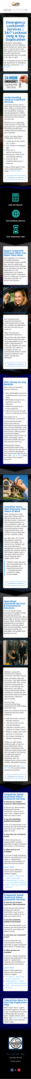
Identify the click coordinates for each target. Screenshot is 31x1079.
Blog (22, 1054)
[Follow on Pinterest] (19, 1070)
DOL (18, 1054)
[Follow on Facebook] (12, 1070)
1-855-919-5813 (14, 171)
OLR (8, 1054)
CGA (12, 1054)
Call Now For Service (15, 177)
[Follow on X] (15, 1070)
